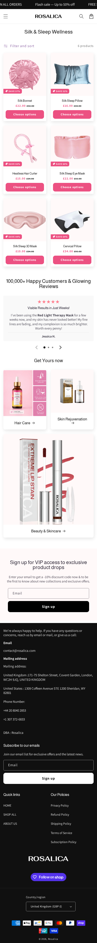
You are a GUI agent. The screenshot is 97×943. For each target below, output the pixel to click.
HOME (7, 805)
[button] (6, 16)
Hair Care (22, 423)
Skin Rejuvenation (72, 419)
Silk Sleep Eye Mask (72, 173)
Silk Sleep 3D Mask (25, 246)
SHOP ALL (9, 814)
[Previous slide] (36, 347)
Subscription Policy (63, 842)
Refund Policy (60, 814)
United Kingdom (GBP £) (46, 906)
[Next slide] (60, 347)
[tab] (44, 347)
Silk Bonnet (25, 100)
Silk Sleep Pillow (72, 100)
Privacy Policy (60, 805)
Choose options (24, 114)
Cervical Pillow (72, 246)
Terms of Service (61, 833)
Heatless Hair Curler (24, 173)
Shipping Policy (61, 824)
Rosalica (53, 939)
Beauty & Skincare (46, 531)
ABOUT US (10, 824)
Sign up (48, 606)
